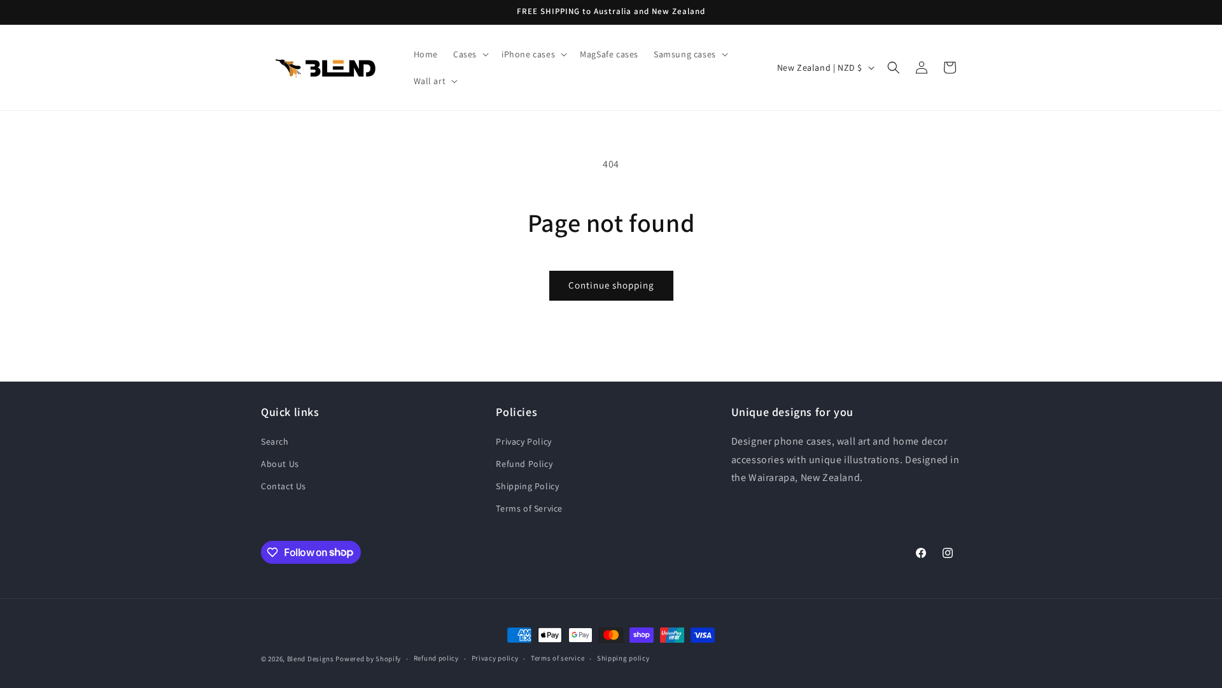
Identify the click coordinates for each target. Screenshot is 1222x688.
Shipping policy (623, 658)
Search (275, 441)
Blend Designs (310, 658)
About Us (280, 463)
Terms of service (557, 658)
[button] (470, 54)
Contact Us (283, 486)
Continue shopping (611, 285)
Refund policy (436, 658)
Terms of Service (529, 508)
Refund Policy (524, 463)
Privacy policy (495, 658)
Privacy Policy (523, 441)
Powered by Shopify (368, 658)
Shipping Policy (527, 486)
